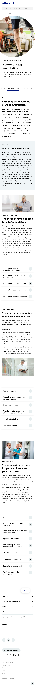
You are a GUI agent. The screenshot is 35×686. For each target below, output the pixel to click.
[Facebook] (3, 640)
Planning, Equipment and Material (13, 617)
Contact (4, 624)
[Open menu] (31, 3)
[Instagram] (8, 640)
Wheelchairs (6, 612)
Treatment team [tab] (27, 88)
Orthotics (5, 607)
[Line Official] (13, 640)
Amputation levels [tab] (13, 88)
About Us (5, 596)
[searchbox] (17, 8)
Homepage (4, 13)
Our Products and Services (11, 601)
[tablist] (17, 89)
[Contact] (25, 590)
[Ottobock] (9, 3)
